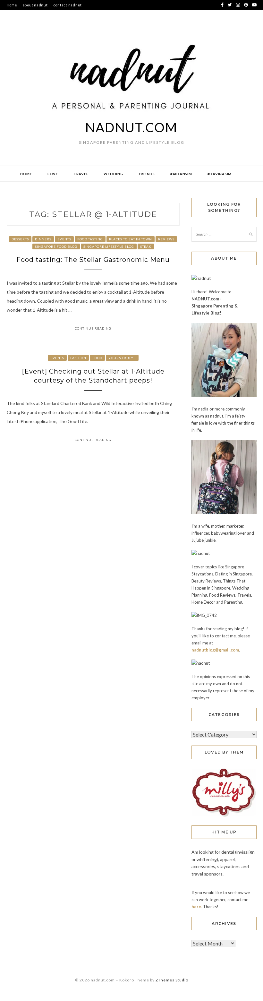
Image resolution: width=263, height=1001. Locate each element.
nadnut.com (131, 127)
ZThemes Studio (172, 980)
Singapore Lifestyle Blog (108, 246)
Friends (147, 174)
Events (64, 239)
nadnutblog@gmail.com (215, 649)
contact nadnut (67, 5)
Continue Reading (93, 328)
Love (52, 174)
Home (12, 5)
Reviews (166, 239)
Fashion (78, 358)
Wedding (113, 174)
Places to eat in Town (130, 239)
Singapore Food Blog (56, 246)
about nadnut (35, 5)
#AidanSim (181, 174)
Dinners (43, 239)
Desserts (20, 239)
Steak (145, 246)
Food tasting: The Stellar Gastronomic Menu (93, 259)
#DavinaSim (220, 174)
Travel (81, 174)
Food (97, 358)
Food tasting (90, 239)
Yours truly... (122, 358)
